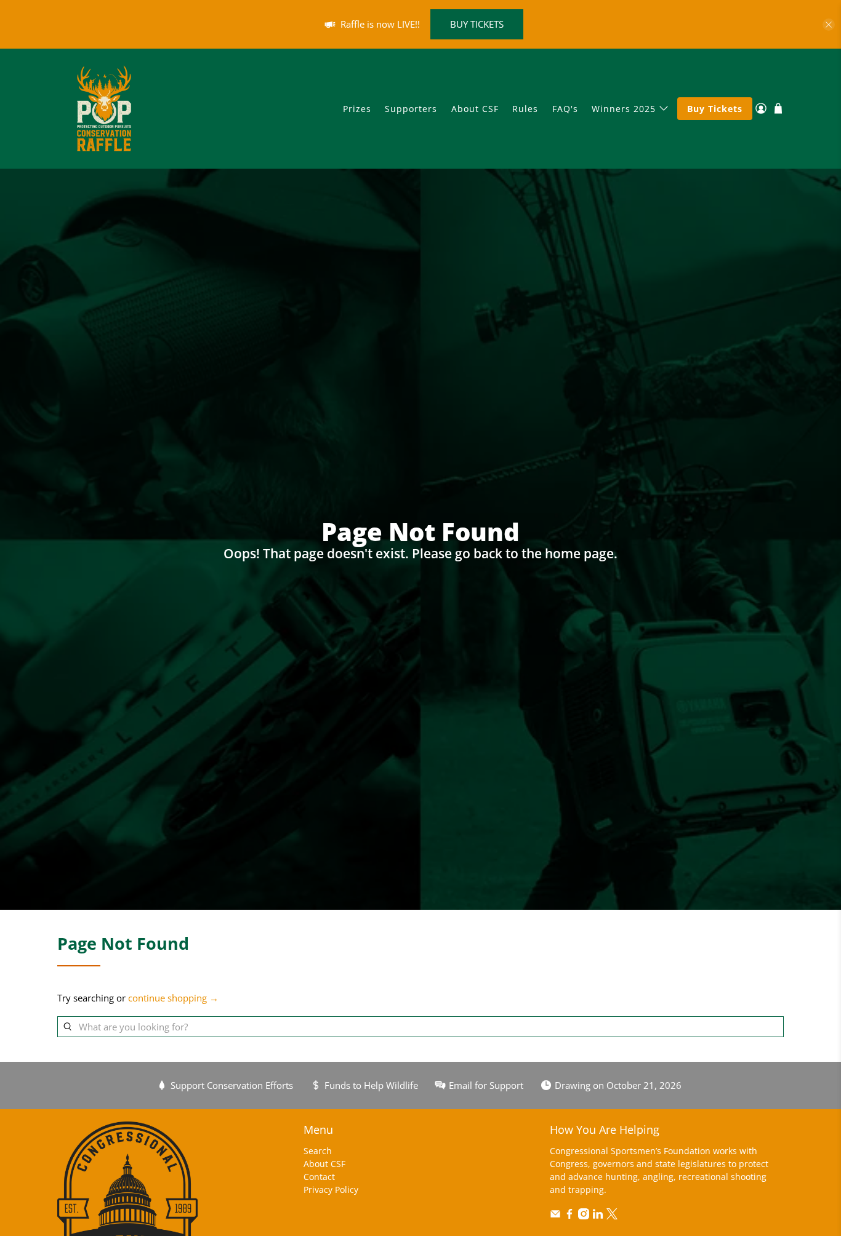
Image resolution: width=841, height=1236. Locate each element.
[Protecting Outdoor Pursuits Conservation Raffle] (104, 108)
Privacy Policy (331, 1189)
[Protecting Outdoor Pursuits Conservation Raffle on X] (612, 1216)
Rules (525, 108)
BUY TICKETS (477, 24)
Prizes (357, 108)
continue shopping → (173, 998)
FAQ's (565, 108)
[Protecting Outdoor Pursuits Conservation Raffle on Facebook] (569, 1216)
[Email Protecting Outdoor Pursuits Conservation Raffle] (555, 1216)
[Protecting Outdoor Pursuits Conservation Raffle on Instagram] (583, 1216)
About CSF (475, 108)
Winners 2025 (624, 108)
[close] (829, 24)
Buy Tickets (714, 108)
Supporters (411, 108)
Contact (319, 1176)
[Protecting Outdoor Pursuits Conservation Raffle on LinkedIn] (597, 1216)
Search (318, 1151)
